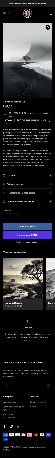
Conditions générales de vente (13, 408)
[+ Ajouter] (40, 295)
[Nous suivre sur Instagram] (11, 426)
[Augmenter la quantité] (16, 216)
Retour (33, 407)
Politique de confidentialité (9, 415)
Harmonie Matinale (13, 303)
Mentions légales (10, 402)
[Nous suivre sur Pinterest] (18, 426)
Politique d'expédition (39, 402)
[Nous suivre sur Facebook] (4, 426)
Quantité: (7, 210)
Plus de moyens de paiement (27, 242)
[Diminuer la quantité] (6, 216)
